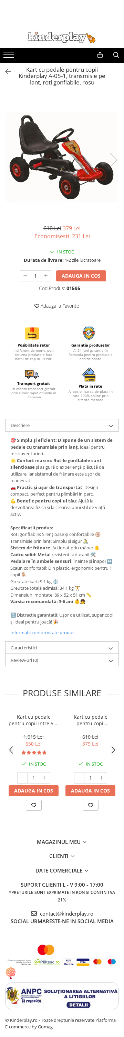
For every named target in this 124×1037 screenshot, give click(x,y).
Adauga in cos (81, 275)
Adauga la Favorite (59, 305)
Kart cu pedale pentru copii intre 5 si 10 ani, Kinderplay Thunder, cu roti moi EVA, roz (34, 720)
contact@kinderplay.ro (66, 913)
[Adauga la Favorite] (34, 805)
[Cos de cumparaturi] (100, 55)
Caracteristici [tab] (24, 648)
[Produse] (9, 57)
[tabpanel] (62, 153)
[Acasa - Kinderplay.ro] (62, 37)
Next (113, 160)
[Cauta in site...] (116, 55)
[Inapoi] (5, 71)
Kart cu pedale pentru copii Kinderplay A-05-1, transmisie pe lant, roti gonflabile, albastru (90, 720)
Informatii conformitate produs (42, 632)
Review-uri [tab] (24, 660)
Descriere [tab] (20, 425)
